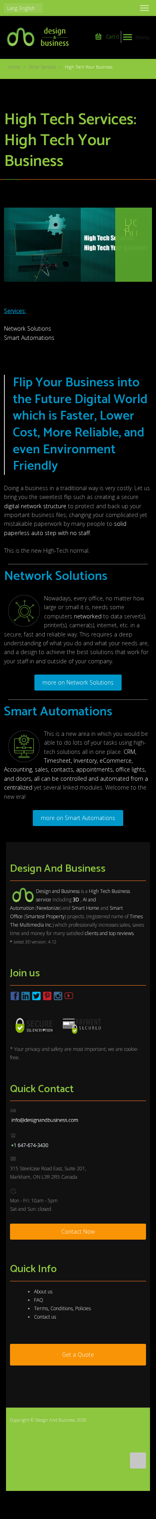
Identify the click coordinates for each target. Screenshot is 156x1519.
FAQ (38, 1300)
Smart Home (85, 908)
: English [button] (21, 8)
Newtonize (48, 908)
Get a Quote (78, 1354)
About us (43, 1291)
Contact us (45, 1316)
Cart (112, 36)
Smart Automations (29, 337)
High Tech (99, 891)
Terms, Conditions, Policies (62, 1308)
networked (88, 616)
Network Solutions (27, 328)
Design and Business (58, 891)
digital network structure (35, 506)
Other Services (42, 67)
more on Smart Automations (78, 818)
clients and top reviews (109, 933)
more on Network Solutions (78, 682)
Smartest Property (45, 916)
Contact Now (78, 1231)
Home (14, 67)
